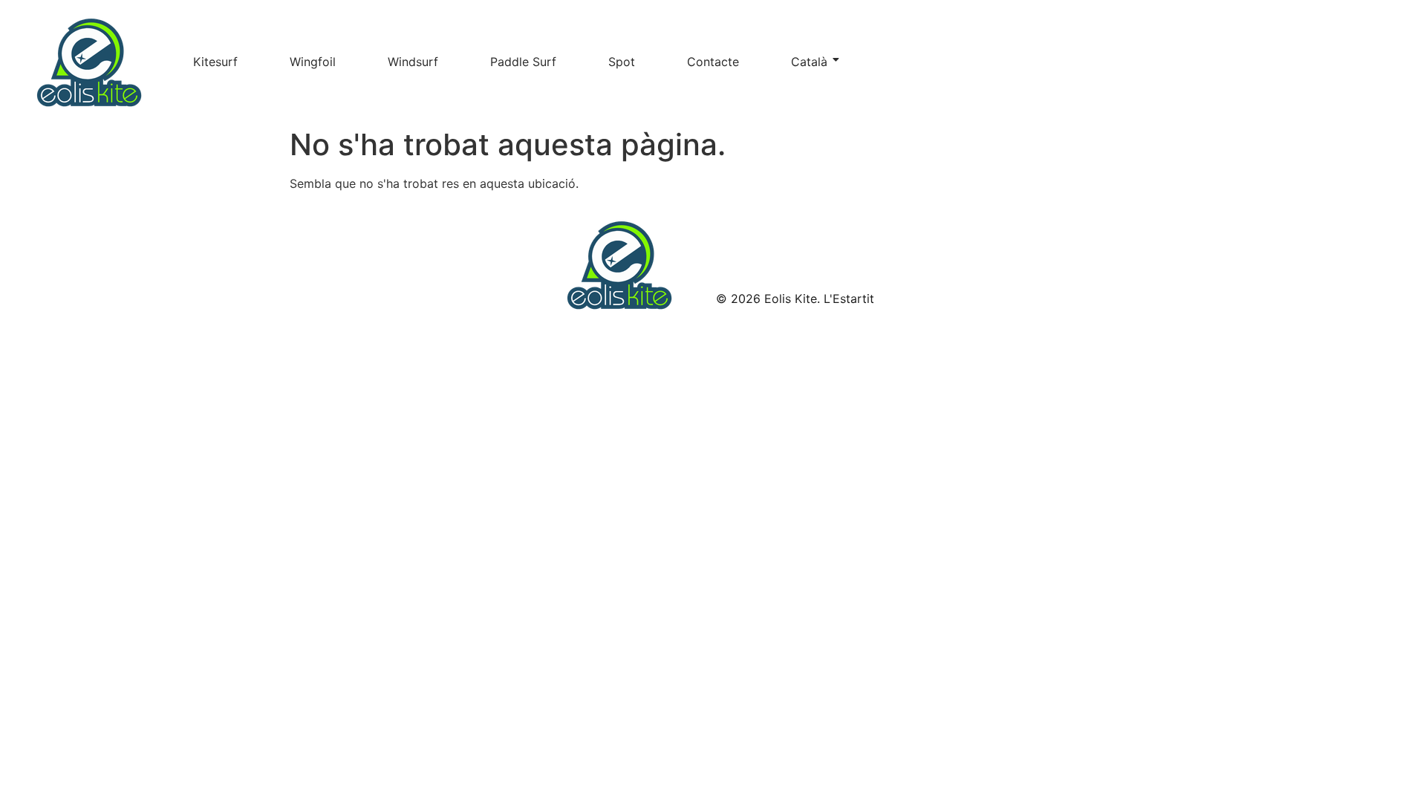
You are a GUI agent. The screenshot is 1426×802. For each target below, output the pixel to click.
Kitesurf (215, 61)
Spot (621, 61)
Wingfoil (313, 61)
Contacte (713, 61)
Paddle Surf (523, 61)
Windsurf (413, 61)
